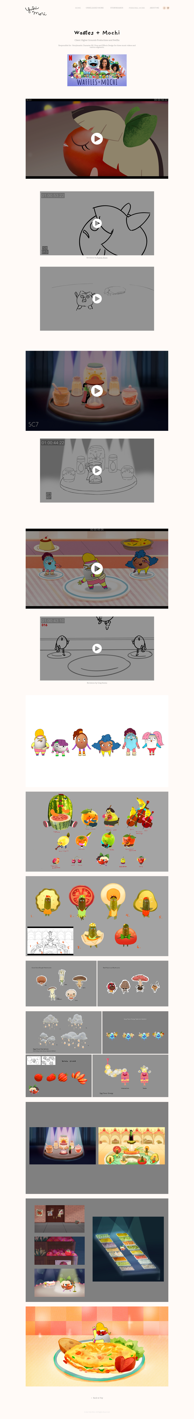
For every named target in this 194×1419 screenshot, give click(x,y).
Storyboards (116, 8)
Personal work (137, 8)
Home (78, 8)
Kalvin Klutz (102, 258)
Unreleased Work (95, 8)
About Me (154, 8)
